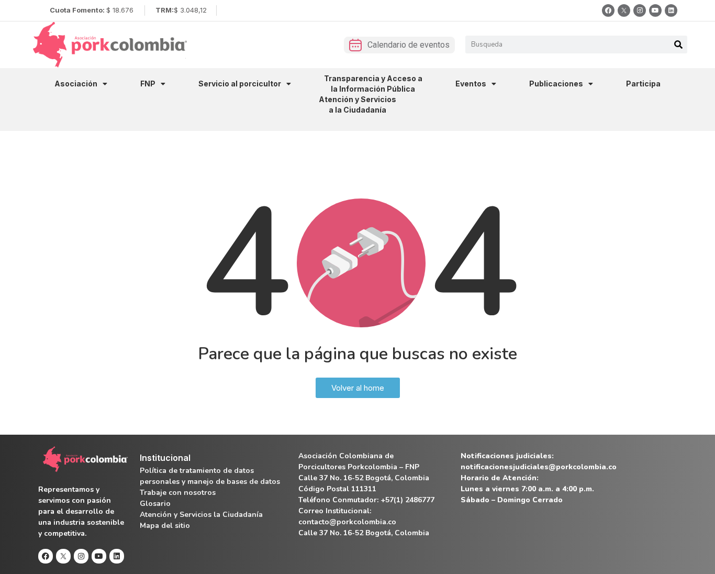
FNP (147, 83)
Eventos (470, 83)
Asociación (75, 83)
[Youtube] (655, 10)
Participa (643, 83)
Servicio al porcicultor (239, 83)
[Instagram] (639, 10)
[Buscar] (678, 44)
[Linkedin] (671, 10)
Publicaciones (556, 83)
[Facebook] (608, 10)
